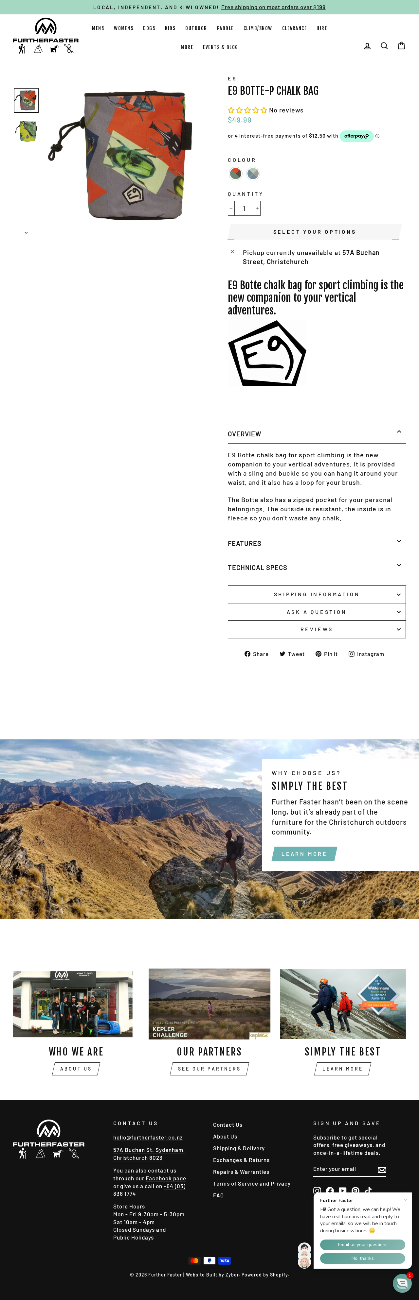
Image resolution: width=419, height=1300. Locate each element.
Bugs (235, 173)
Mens (98, 28)
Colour (242, 160)
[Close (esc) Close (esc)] (125, 155)
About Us (76, 1069)
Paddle (225, 28)
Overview (245, 434)
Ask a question (317, 612)
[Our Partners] (209, 1004)
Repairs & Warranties (241, 1171)
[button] (248, 110)
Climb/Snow (258, 28)
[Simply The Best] (343, 1004)
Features (245, 543)
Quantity (246, 194)
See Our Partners (209, 1069)
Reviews (317, 629)
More (187, 47)
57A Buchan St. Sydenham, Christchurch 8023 (149, 1153)
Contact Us (228, 1124)
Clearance (294, 28)
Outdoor (196, 28)
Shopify (279, 1274)
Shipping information (317, 594)
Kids (170, 28)
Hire (322, 28)
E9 (232, 78)
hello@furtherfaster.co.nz (148, 1137)
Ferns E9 (253, 173)
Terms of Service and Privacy (252, 1183)
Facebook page (166, 1178)
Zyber (232, 1274)
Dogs (149, 28)
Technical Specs (257, 567)
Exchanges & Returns (241, 1159)
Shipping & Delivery (239, 1148)
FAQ (218, 1195)
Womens (123, 28)
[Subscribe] (382, 1169)
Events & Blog (220, 47)
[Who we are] (76, 1004)
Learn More (304, 854)
